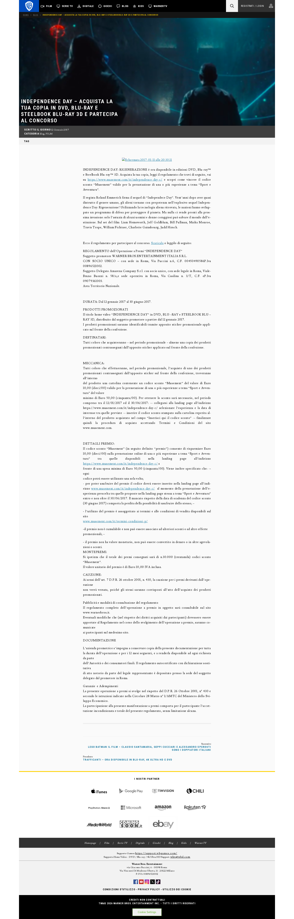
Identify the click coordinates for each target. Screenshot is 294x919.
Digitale (88, 6)
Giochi (107, 6)
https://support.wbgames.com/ (156, 853)
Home (26, 15)
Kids (141, 6)
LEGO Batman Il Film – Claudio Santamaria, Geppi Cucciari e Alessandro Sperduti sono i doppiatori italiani (149, 748)
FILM (49, 133)
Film (49, 6)
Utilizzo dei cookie (177, 889)
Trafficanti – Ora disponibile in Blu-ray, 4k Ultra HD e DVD (127, 759)
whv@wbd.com (180, 857)
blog (42, 133)
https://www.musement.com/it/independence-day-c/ (125, 180)
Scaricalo (157, 243)
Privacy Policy (149, 889)
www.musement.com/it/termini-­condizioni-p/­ (115, 521)
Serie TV (67, 6)
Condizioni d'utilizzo (119, 889)
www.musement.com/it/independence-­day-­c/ (123, 489)
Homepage (90, 843)
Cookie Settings (147, 912)
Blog (125, 6)
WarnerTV (160, 6)
